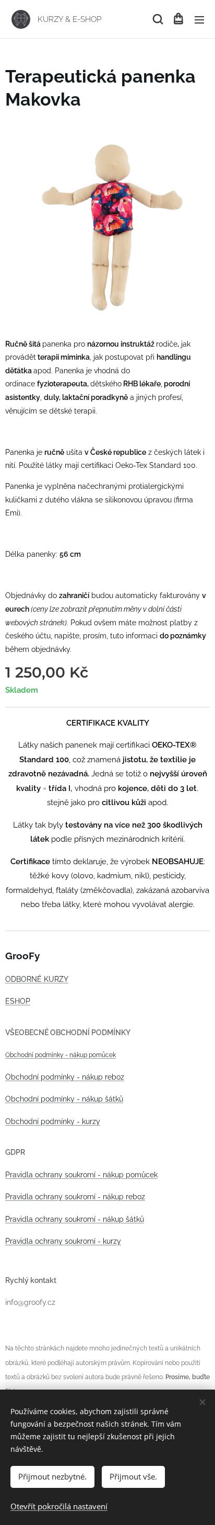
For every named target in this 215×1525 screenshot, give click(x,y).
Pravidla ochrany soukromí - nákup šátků (74, 1219)
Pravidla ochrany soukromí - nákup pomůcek (81, 1175)
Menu (199, 19)
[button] (157, 19)
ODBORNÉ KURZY (36, 979)
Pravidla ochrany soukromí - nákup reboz (75, 1197)
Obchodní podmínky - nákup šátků (64, 1099)
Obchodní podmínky (34, 1055)
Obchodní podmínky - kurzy (52, 1121)
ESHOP (17, 1001)
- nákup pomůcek (90, 1055)
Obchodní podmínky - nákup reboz (64, 1077)
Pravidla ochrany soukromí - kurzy (63, 1241)
